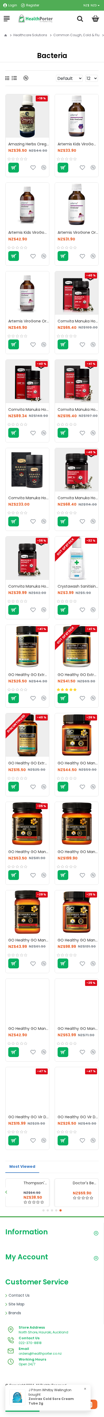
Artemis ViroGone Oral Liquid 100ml (78, 232)
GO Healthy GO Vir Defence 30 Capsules (28, 1117)
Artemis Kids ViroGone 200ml (28, 232)
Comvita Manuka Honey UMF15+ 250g (28, 409)
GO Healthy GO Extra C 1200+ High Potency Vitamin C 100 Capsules (28, 674)
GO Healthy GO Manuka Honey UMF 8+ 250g (28, 1028)
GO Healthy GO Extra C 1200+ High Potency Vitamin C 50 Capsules (28, 763)
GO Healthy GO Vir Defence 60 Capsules (78, 1117)
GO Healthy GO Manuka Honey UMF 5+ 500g (28, 940)
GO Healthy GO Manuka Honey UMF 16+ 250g (28, 851)
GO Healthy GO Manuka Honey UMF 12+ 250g (78, 763)
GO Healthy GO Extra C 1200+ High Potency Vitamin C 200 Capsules (78, 674)
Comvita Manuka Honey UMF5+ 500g (28, 586)
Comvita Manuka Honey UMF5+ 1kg (78, 497)
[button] (6, 1192)
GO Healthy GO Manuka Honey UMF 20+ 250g (78, 851)
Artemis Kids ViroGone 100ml (78, 144)
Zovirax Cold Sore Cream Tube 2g (51, 1401)
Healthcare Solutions (30, 35)
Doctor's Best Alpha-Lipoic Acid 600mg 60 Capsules (85, 1183)
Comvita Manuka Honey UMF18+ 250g (78, 409)
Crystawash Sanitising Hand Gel (78, 586)
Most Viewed (22, 1166)
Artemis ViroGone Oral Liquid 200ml (28, 321)
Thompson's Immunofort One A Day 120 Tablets (35, 1183)
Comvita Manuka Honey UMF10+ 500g (78, 321)
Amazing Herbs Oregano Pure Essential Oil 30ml (28, 144)
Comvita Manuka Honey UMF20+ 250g (28, 497)
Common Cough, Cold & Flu (76, 35)
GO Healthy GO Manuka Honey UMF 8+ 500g (78, 1028)
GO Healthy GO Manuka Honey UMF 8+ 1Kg (78, 940)
